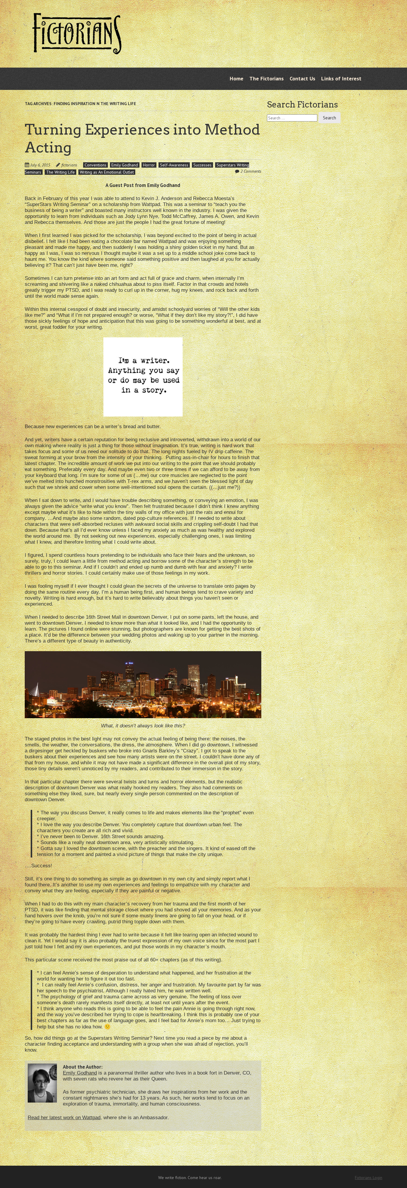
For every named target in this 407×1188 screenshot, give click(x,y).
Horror (149, 165)
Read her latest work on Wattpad (64, 1117)
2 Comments (250, 171)
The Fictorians (266, 78)
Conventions (95, 165)
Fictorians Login (368, 1177)
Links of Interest (341, 78)
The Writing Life (60, 172)
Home (236, 78)
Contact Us (302, 78)
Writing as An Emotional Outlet (107, 172)
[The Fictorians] (77, 49)
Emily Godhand (124, 165)
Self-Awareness (174, 165)
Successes (202, 165)
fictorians (69, 165)
